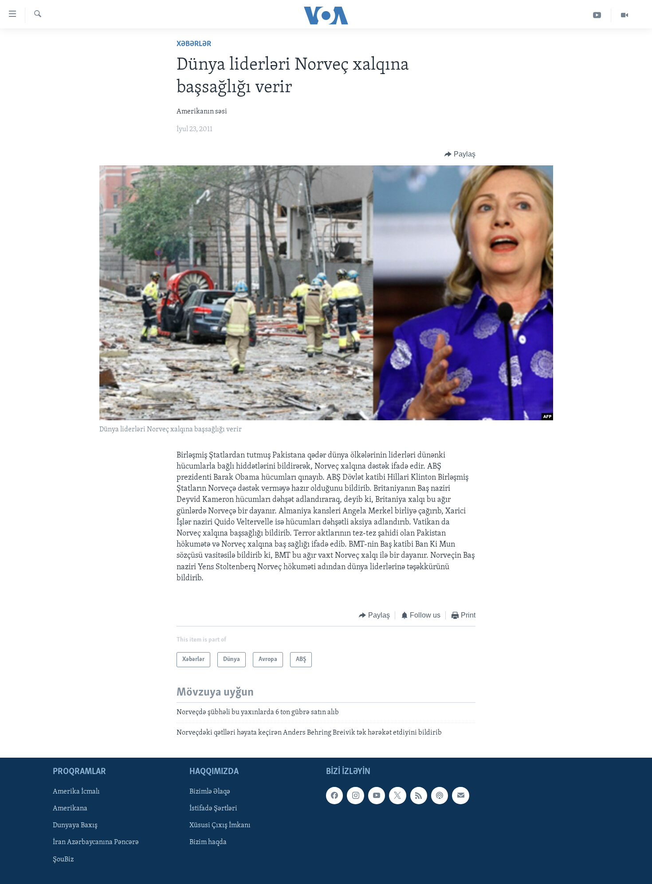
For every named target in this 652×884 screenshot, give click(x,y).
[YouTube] (597, 15)
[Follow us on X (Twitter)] (397, 795)
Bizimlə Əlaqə (209, 791)
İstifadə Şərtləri (213, 809)
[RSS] (418, 795)
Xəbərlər (194, 44)
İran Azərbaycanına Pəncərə (96, 842)
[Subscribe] (460, 795)
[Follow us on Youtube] (376, 795)
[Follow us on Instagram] (355, 795)
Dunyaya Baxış (75, 825)
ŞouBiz (63, 859)
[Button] (459, 154)
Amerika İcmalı (76, 791)
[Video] (624, 15)
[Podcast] (439, 795)
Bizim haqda (208, 842)
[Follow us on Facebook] (334, 795)
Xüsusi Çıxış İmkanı (220, 825)
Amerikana (70, 809)
